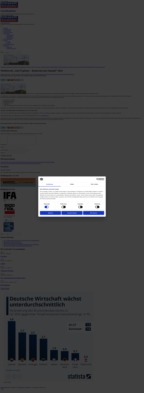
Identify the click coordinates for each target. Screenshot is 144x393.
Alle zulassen (93, 213)
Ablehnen (50, 213)
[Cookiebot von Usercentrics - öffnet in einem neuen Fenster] (97, 179)
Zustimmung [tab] (49, 184)
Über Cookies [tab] (94, 184)
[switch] (63, 207)
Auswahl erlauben (72, 213)
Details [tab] (72, 184)
